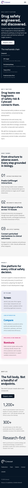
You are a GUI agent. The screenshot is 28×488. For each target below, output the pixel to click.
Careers (17, 467)
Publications (4, 467)
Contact (23, 467)
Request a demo (7, 43)
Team (11, 467)
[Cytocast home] (5, 2)
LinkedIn (3, 472)
